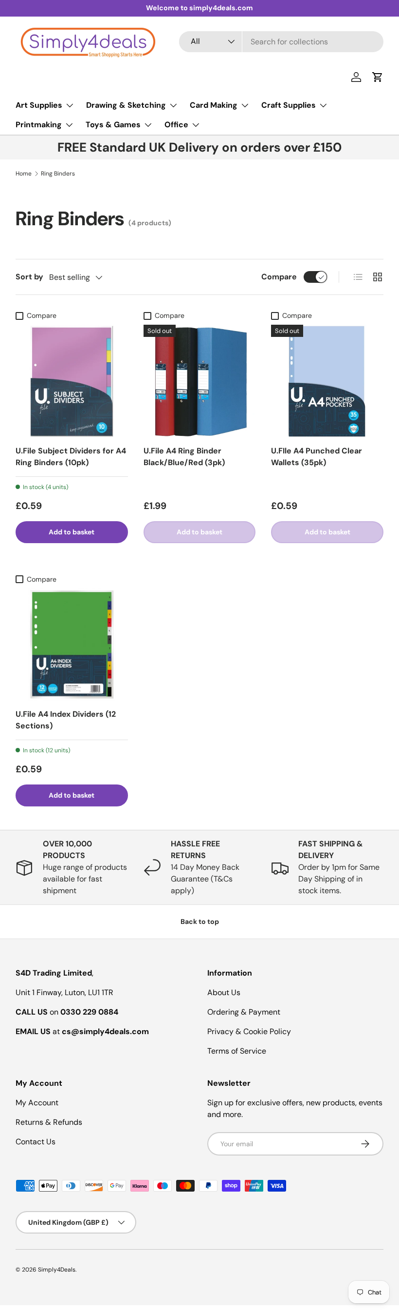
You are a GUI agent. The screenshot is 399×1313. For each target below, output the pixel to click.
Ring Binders (58, 173)
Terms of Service (236, 1051)
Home (24, 173)
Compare (279, 277)
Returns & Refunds (49, 1122)
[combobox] (281, 41)
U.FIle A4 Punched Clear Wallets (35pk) (316, 457)
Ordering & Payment (243, 1012)
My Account (37, 1102)
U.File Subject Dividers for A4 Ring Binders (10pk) (71, 457)
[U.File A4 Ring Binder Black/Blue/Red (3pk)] (200, 381)
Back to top (200, 921)
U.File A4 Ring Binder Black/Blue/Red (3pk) (184, 457)
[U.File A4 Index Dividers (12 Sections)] (72, 644)
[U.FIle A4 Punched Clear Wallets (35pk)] (327, 381)
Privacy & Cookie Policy (249, 1031)
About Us (223, 992)
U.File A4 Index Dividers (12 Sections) (66, 720)
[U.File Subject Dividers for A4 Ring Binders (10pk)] (72, 381)
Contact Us (35, 1142)
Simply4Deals (56, 1270)
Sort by (29, 277)
